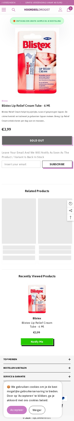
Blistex (5, 101)
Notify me (37, 341)
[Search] (14, 10)
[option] (37, 62)
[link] (19, 252)
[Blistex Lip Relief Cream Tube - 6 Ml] (37, 298)
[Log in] (60, 10)
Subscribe (57, 164)
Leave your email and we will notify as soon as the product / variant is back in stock (35, 155)
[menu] (4, 10)
